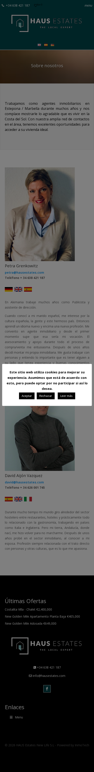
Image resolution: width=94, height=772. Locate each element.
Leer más (66, 396)
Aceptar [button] (27, 396)
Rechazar (45, 396)
